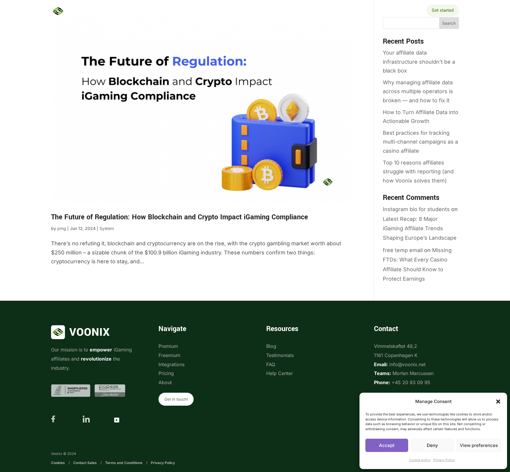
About (336, 11)
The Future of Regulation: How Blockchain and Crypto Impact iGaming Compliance (179, 217)
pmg (61, 228)
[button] (498, 401)
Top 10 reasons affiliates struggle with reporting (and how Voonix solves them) (418, 171)
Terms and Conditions (124, 463)
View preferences (479, 445)
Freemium (169, 355)
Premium (168, 346)
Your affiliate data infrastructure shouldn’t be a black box (419, 62)
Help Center (279, 373)
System (106, 228)
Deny (432, 445)
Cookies (58, 463)
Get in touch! (176, 399)
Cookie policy (419, 460)
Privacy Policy (444, 460)
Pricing (266, 11)
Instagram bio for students (416, 209)
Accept (386, 445)
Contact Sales (85, 463)
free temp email (403, 250)
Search (449, 23)
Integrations (229, 11)
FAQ (270, 364)
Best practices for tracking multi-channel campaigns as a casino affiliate (420, 142)
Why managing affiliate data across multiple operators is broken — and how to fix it (418, 91)
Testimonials (280, 355)
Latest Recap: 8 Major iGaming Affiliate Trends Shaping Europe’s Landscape (420, 228)
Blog (271, 346)
